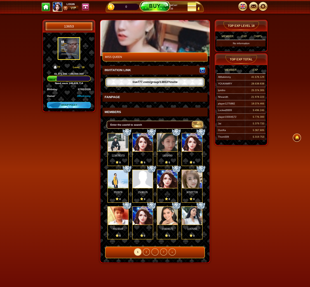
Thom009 (223, 136)
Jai (219, 123)
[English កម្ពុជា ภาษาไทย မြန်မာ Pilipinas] (242, 7)
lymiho (221, 90)
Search (197, 124)
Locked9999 (225, 110)
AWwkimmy (84, 96)
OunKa (222, 130)
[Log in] (264, 7)
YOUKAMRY (225, 83)
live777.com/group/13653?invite (155, 82)
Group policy (69, 105)
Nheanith (223, 96)
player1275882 (226, 103)
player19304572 (227, 116)
